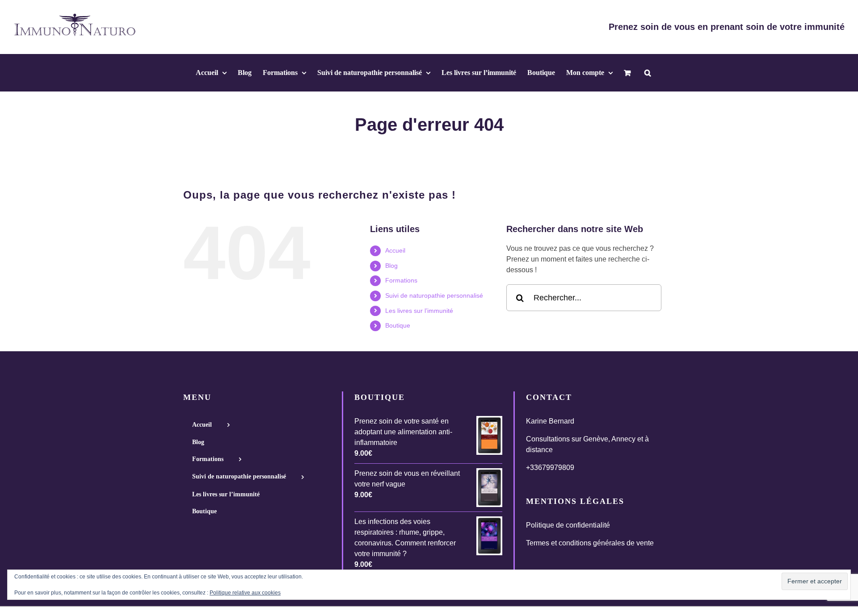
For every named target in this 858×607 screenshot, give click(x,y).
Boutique (397, 325)
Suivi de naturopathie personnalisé (434, 295)
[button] (647, 72)
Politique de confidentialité (568, 525)
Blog (391, 265)
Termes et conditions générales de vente (590, 543)
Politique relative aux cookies (245, 593)
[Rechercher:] (583, 297)
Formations (401, 280)
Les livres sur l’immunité (419, 310)
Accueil (395, 250)
